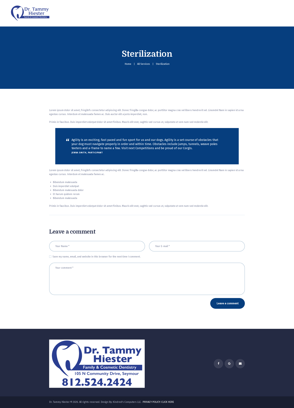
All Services (143, 63)
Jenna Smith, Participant (87, 152)
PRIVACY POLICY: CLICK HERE (158, 401)
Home (128, 63)
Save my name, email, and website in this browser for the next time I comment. (96, 256)
